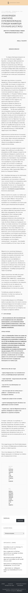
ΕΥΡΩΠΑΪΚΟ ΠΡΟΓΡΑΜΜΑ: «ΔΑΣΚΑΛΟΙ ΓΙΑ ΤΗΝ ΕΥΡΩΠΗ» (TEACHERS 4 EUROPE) (11, 474)
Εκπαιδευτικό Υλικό (9, 585)
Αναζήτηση (6, 518)
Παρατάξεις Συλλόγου (21, 583)
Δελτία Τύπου (14, 12)
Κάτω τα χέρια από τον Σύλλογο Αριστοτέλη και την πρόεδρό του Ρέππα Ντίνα (13, 553)
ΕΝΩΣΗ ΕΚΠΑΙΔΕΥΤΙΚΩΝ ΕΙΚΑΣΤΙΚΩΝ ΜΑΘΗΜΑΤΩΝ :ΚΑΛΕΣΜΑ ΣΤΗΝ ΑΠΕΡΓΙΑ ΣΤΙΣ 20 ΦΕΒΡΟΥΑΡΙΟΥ (11, 497)
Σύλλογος (10, 583)
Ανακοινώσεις (3, 12)
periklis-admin (8, 11)
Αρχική (3, 583)
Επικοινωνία (20, 585)
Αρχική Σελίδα (8, 12)
